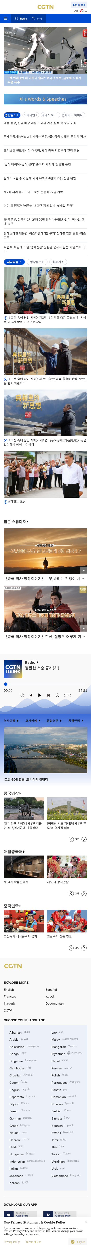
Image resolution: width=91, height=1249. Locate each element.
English (9, 989)
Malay (64, 1039)
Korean (19, 1182)
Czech (18, 1082)
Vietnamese (66, 1175)
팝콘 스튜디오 (15, 522)
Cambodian (20, 1067)
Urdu (58, 1168)
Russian (62, 1103)
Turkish (61, 1153)
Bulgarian (22, 1060)
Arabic (18, 1039)
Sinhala (60, 1118)
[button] (12, 69)
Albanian (19, 1032)
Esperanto (22, 1096)
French (19, 1110)
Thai (57, 1146)
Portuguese (65, 1082)
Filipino (19, 1103)
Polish (59, 1074)
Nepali (59, 1060)
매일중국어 (13, 851)
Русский (9, 1003)
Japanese (21, 1175)
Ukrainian (65, 1161)
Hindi (16, 1146)
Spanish (62, 1125)
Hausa (18, 1132)
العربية (50, 996)
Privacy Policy (12, 1242)
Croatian (20, 1074)
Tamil (58, 1139)
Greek (19, 1125)
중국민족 (11, 906)
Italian (18, 1168)
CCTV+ (9, 1010)
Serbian (61, 1110)
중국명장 (11, 793)
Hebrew (19, 1139)
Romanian (63, 1096)
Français (10, 996)
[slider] (5, 684)
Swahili (62, 1132)
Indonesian (27, 1161)
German (20, 1118)
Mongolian (64, 1046)
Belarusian (24, 1046)
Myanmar (66, 1053)
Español (51, 989)
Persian (61, 1067)
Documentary (55, 1003)
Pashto (59, 1089)
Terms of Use (33, 1242)
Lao (57, 1032)
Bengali (17, 1053)
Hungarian (21, 1153)
